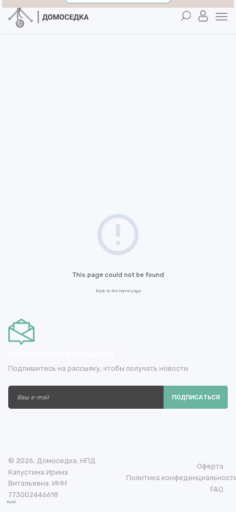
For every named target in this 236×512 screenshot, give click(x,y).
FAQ (216, 489)
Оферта (210, 466)
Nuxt (11, 501)
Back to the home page (118, 290)
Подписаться (196, 397)
